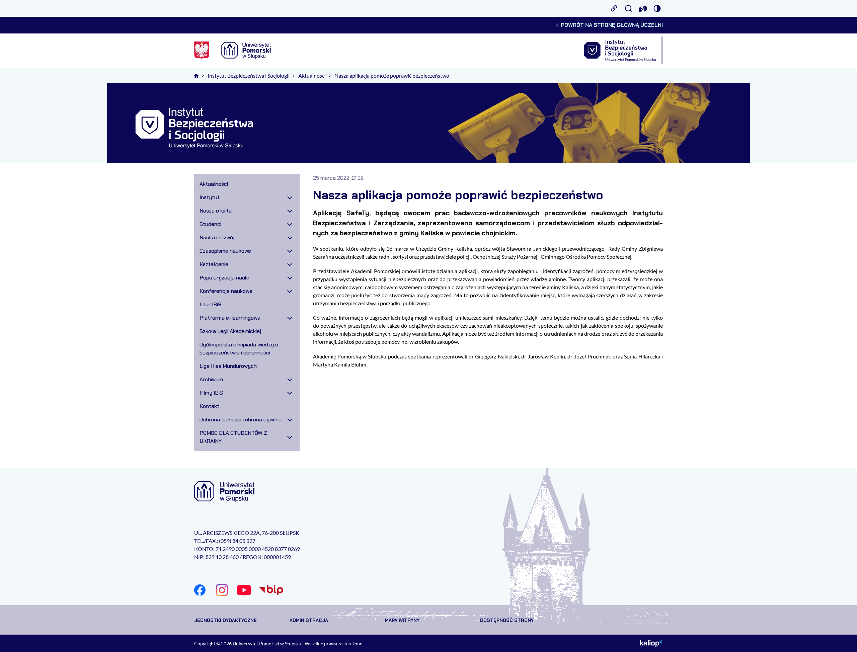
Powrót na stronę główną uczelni (612, 24)
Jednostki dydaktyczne (225, 620)
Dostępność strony (507, 620)
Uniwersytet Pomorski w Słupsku (267, 643)
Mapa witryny (402, 620)
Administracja (309, 620)
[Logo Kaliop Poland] (651, 643)
